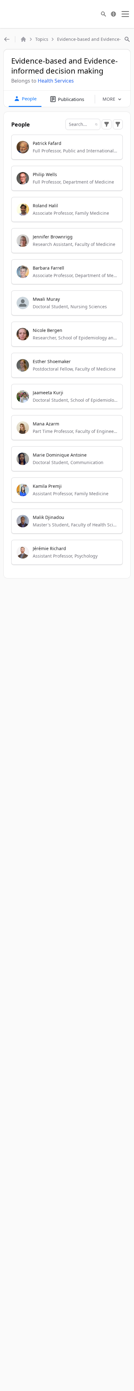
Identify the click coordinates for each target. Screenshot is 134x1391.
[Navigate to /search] (103, 14)
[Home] (23, 39)
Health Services (56, 80)
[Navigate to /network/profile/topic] (7, 39)
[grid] (67, 352)
